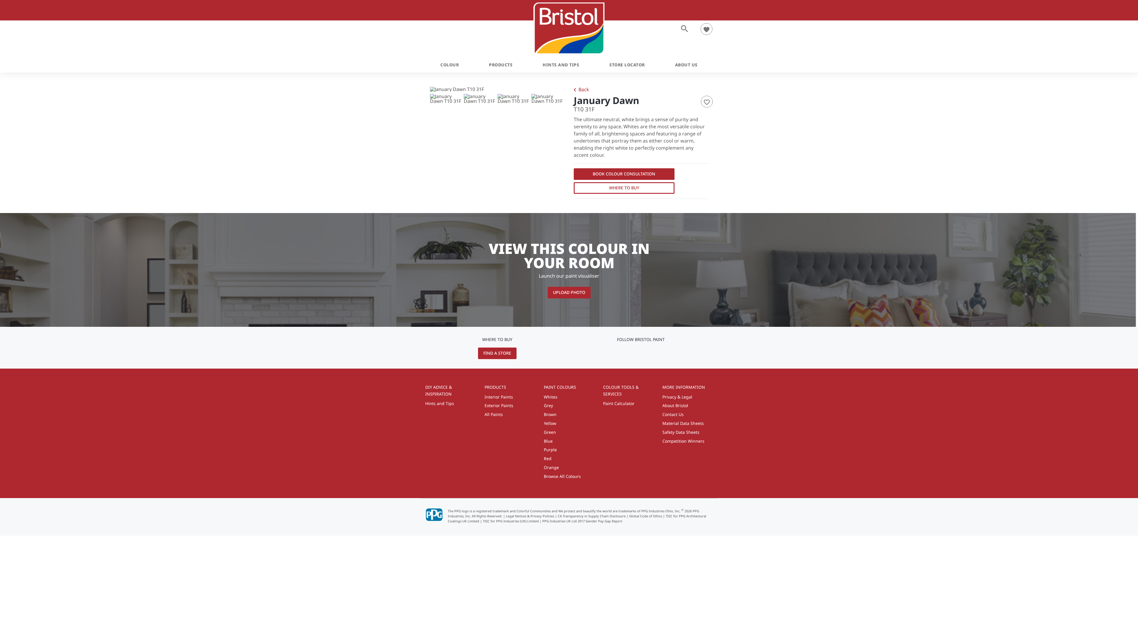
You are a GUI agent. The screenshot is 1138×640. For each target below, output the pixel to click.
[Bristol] (569, 28)
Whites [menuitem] (550, 397)
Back (580, 90)
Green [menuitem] (550, 432)
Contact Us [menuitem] (673, 414)
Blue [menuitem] (548, 441)
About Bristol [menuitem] (675, 405)
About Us (686, 65)
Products (500, 65)
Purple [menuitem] (550, 449)
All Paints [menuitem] (494, 414)
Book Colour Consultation (624, 174)
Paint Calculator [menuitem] (618, 403)
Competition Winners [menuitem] (683, 441)
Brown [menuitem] (550, 414)
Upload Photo (569, 292)
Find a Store (497, 353)
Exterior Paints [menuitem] (499, 405)
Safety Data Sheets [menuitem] (680, 432)
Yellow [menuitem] (550, 423)
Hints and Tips (561, 65)
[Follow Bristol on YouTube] (632, 353)
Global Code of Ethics (645, 516)
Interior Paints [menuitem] (499, 397)
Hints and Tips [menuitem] (439, 403)
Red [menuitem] (548, 458)
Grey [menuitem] (548, 405)
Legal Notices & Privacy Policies (530, 516)
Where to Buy (624, 188)
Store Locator (627, 65)
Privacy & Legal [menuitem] (677, 397)
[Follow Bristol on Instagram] (641, 353)
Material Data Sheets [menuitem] (683, 423)
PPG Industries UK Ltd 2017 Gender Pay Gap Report (582, 521)
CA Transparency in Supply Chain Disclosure (592, 516)
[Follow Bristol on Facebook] (650, 353)
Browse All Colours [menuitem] (562, 476)
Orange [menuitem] (551, 467)
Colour (449, 65)
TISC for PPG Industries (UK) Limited (511, 521)
